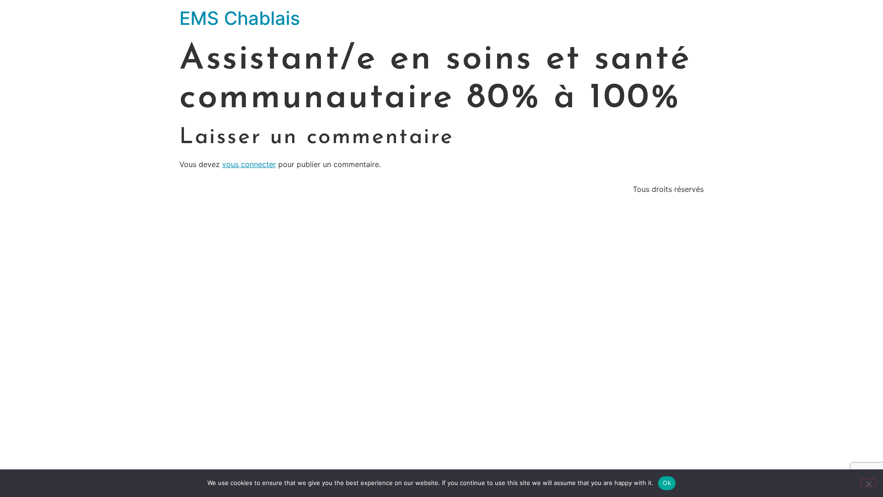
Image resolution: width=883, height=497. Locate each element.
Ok (667, 482)
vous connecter (249, 164)
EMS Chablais (239, 18)
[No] (868, 483)
